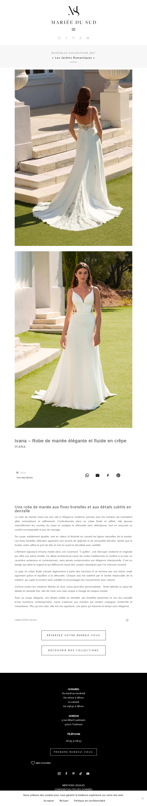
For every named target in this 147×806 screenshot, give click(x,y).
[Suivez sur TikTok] (81, 38)
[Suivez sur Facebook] (66, 38)
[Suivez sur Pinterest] (73, 38)
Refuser (64, 800)
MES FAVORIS (43, 763)
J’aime (23, 472)
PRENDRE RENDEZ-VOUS (73, 752)
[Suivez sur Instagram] (59, 38)
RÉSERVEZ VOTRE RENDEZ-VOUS (73, 635)
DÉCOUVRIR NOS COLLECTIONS (73, 650)
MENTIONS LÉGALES (73, 785)
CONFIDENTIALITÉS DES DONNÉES (74, 789)
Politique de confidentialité (89, 800)
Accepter (49, 800)
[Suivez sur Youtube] (88, 38)
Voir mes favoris (24, 477)
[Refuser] (142, 798)
